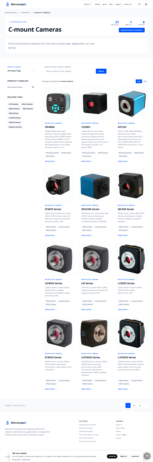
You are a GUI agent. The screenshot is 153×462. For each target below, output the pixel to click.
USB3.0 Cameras (14, 122)
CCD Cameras (13, 104)
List (145, 81)
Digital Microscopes (86, 431)
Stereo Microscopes (86, 428)
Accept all (112, 456)
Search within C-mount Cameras (58, 67)
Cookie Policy (26, 459)
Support (118, 4)
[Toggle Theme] (146, 4)
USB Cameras (13, 113)
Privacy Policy (16, 459)
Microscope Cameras (86, 438)
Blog (111, 4)
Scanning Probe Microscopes (89, 435)
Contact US (128, 4)
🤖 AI (104, 4)
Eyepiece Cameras (15, 127)
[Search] (139, 4)
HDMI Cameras (14, 109)
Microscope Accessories (87, 441)
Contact (118, 438)
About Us (119, 425)
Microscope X (11, 13)
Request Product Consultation (132, 30)
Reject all (123, 456)
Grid (138, 81)
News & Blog (120, 428)
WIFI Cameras (28, 109)
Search (101, 71)
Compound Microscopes (87, 425)
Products (25, 13)
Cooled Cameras (14, 118)
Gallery (97, 4)
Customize (135, 456)
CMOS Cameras (27, 104)
